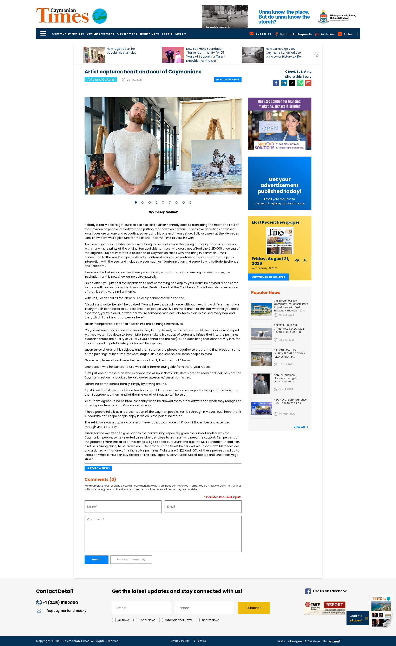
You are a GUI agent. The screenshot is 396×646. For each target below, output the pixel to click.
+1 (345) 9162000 (60, 603)
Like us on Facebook (330, 591)
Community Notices (68, 33)
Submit (96, 559)
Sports (167, 33)
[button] (94, 55)
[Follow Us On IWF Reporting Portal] (312, 608)
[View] (297, 261)
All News (124, 620)
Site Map (200, 640)
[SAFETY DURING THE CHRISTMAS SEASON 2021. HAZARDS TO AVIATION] (261, 334)
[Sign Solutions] (279, 124)
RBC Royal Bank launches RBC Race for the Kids (290, 401)
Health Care (149, 33)
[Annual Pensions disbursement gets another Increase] (261, 384)
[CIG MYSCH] (281, 16)
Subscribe (254, 608)
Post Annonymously (131, 559)
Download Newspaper (268, 277)
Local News (147, 620)
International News (178, 620)
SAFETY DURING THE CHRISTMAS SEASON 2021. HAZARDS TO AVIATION (289, 329)
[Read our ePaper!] (381, 629)
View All (299, 427)
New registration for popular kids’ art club (122, 51)
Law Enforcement (100, 33)
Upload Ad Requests (296, 34)
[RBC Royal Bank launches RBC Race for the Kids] (261, 408)
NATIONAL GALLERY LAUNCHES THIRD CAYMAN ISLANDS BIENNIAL (289, 353)
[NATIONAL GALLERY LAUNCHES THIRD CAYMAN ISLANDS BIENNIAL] (261, 359)
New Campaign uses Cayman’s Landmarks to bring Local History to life (283, 53)
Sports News (210, 620)
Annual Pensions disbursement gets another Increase (286, 378)
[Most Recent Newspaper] (279, 241)
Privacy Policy (180, 640)
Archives (328, 34)
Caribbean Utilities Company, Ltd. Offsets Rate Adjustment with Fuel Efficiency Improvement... (291, 305)
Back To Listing (299, 72)
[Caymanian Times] (71, 15)
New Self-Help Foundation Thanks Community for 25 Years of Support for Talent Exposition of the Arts (205, 54)
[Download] (304, 261)
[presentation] (317, 54)
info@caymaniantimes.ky (65, 610)
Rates (348, 34)
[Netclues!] (334, 641)
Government (127, 33)
